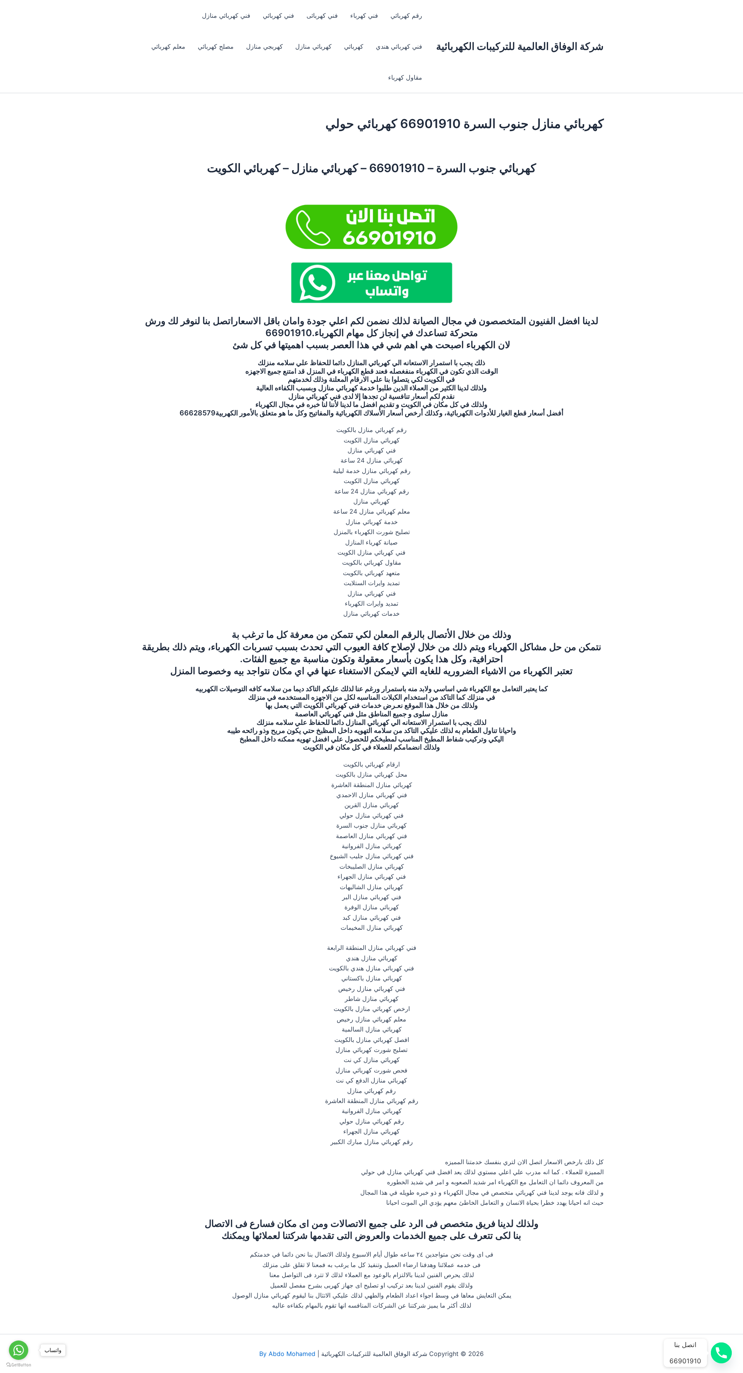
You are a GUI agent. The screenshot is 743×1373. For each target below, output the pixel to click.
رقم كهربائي (406, 15)
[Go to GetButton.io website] (18, 1365)
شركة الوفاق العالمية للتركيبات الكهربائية (520, 46)
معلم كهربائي (168, 46)
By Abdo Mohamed (287, 1354)
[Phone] (721, 1352)
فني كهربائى (322, 15)
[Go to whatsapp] (18, 1350)
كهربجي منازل (264, 46)
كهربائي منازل (313, 46)
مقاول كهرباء (405, 77)
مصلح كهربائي (216, 46)
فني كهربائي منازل (226, 15)
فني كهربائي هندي (399, 46)
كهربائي (353, 46)
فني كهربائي (278, 15)
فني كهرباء (364, 15)
